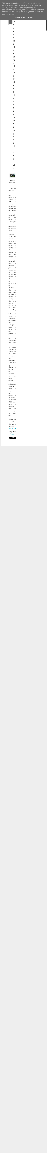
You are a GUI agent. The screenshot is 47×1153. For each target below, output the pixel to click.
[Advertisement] (28, 52)
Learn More (20, 17)
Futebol (12, 434)
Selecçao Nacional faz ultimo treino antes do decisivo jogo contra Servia (14, 93)
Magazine (12, 428)
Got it (30, 17)
